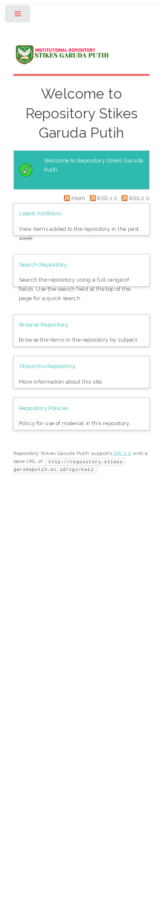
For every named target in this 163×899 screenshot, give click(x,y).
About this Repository (47, 366)
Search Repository (43, 264)
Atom (78, 198)
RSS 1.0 (107, 198)
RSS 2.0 (138, 198)
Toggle (18, 15)
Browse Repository (44, 324)
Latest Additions (40, 213)
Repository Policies (44, 408)
